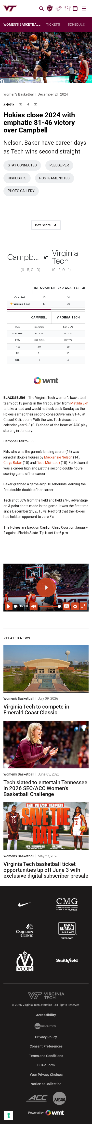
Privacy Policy (46, 1037)
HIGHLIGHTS (19, 179)
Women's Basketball (18, 94)
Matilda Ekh (79, 403)
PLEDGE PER (61, 166)
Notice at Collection (46, 1084)
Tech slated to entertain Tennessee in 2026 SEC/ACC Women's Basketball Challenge (45, 788)
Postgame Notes (56, 179)
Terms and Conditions (46, 1056)
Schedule (76, 24)
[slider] (16, 606)
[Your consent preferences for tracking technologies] (8, 1115)
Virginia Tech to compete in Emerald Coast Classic (36, 710)
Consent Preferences (46, 1046)
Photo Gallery (23, 192)
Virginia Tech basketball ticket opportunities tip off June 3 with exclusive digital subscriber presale (45, 870)
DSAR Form (46, 1065)
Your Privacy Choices (46, 1075)
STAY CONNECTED (24, 166)
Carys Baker (12, 463)
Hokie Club (50, 8)
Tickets (58, 8)
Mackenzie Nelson (58, 457)
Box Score (43, 225)
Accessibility (46, 1015)
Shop (67, 8)
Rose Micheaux (48, 463)
